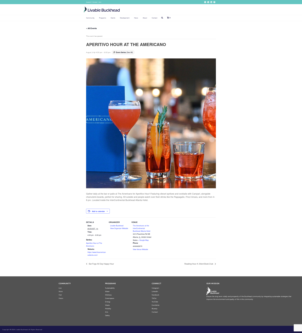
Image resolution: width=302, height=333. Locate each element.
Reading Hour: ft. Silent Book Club (199, 263)
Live (60, 288)
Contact (154, 18)
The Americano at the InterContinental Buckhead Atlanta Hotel (141, 228)
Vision (61, 298)
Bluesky (154, 309)
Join (100, 2)
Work (61, 292)
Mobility (108, 309)
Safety (107, 315)
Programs (102, 18)
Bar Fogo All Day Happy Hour (101, 263)
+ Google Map (143, 240)
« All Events (91, 28)
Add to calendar (98, 211)
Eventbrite (155, 305)
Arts (106, 312)
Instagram (155, 288)
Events (113, 18)
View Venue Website (140, 249)
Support (88, 2)
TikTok (154, 298)
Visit (60, 295)
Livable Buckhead (116, 225)
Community (90, 18)
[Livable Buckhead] (102, 9)
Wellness (108, 295)
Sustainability (110, 288)
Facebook (155, 295)
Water (107, 292)
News (136, 18)
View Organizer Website (119, 228)
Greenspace (109, 298)
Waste (107, 305)
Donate (94, 2)
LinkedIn (155, 292)
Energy (107, 302)
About (145, 18)
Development (124, 18)
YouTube (155, 302)
